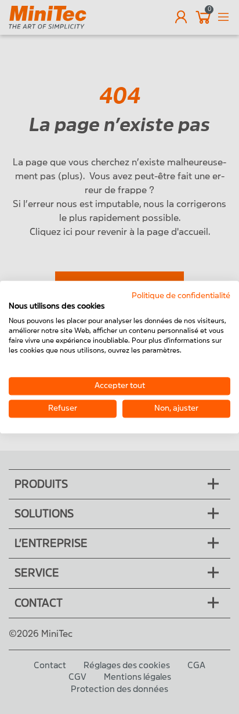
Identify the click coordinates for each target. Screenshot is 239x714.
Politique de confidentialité (181, 295)
